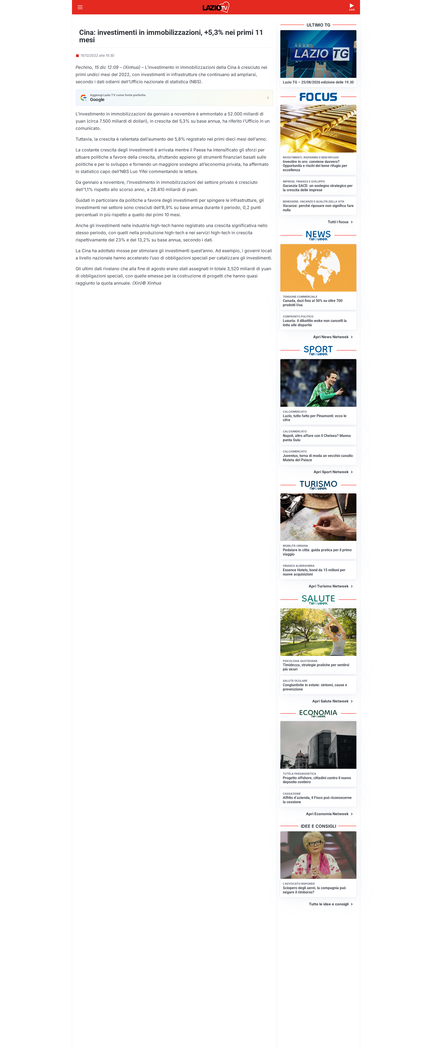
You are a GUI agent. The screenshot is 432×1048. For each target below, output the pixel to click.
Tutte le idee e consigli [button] (329, 904)
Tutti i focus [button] (338, 222)
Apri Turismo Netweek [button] (329, 586)
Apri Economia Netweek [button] (327, 814)
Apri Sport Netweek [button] (331, 472)
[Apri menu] (80, 7)
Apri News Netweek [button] (331, 337)
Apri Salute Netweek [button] (330, 701)
